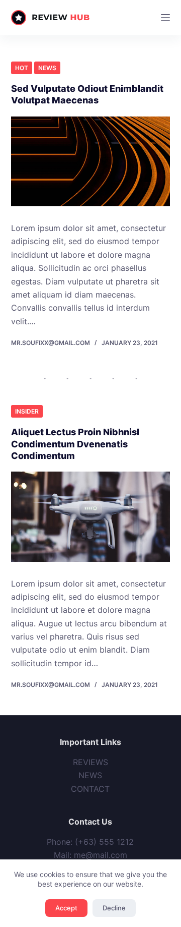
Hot (21, 68)
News (47, 68)
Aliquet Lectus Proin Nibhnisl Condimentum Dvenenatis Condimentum (75, 444)
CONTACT (90, 789)
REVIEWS (90, 762)
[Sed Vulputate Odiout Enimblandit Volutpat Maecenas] (90, 161)
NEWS (90, 775)
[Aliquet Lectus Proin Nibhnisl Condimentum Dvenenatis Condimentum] (90, 516)
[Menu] (165, 17)
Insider (27, 411)
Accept (66, 908)
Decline (114, 908)
